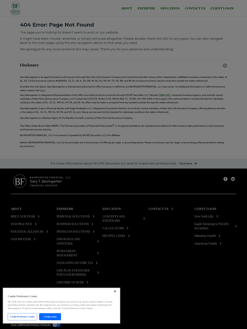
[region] (61, 306)
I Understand (50, 316)
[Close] (115, 291)
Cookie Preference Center (22, 316)
